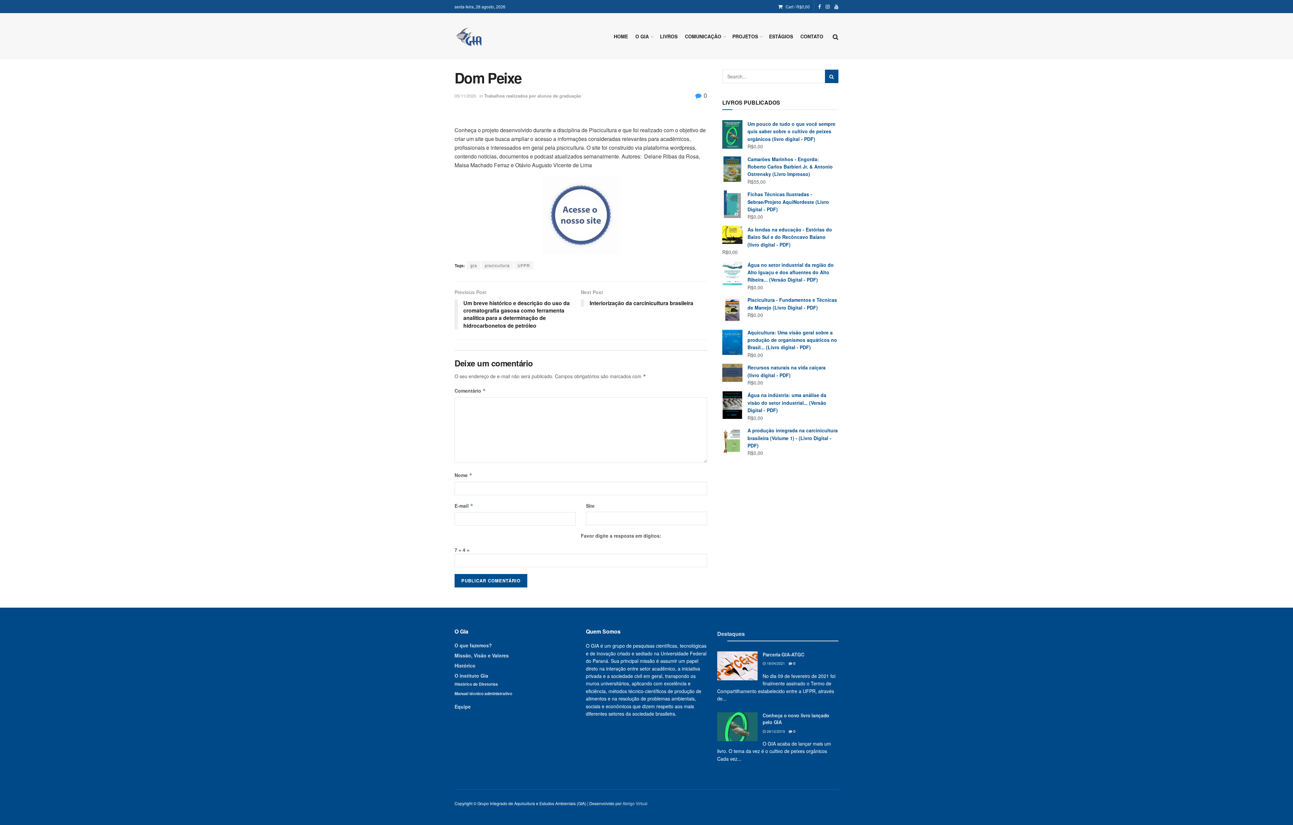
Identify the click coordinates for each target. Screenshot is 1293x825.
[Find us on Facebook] (819, 6)
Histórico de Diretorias (476, 684)
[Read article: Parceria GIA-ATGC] (737, 665)
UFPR (524, 265)
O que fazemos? (473, 645)
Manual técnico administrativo (483, 693)
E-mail (464, 505)
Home (621, 36)
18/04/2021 (775, 663)
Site (590, 505)
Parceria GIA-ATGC (783, 654)
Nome (463, 475)
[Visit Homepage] (469, 36)
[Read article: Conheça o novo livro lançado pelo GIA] (737, 726)
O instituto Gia (471, 675)
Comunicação (703, 36)
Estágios (781, 36)
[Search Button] (835, 36)
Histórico (465, 665)
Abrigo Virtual (635, 803)
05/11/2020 (465, 96)
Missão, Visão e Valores (482, 655)
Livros (668, 36)
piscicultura (497, 265)
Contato (811, 36)
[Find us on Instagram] (828, 6)
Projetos (745, 36)
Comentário (470, 390)
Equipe (463, 706)
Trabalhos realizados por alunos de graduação (532, 96)
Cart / (798, 6)
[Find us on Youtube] (836, 6)
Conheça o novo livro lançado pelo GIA (796, 718)
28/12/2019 (775, 731)
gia (473, 265)
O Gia (642, 36)
